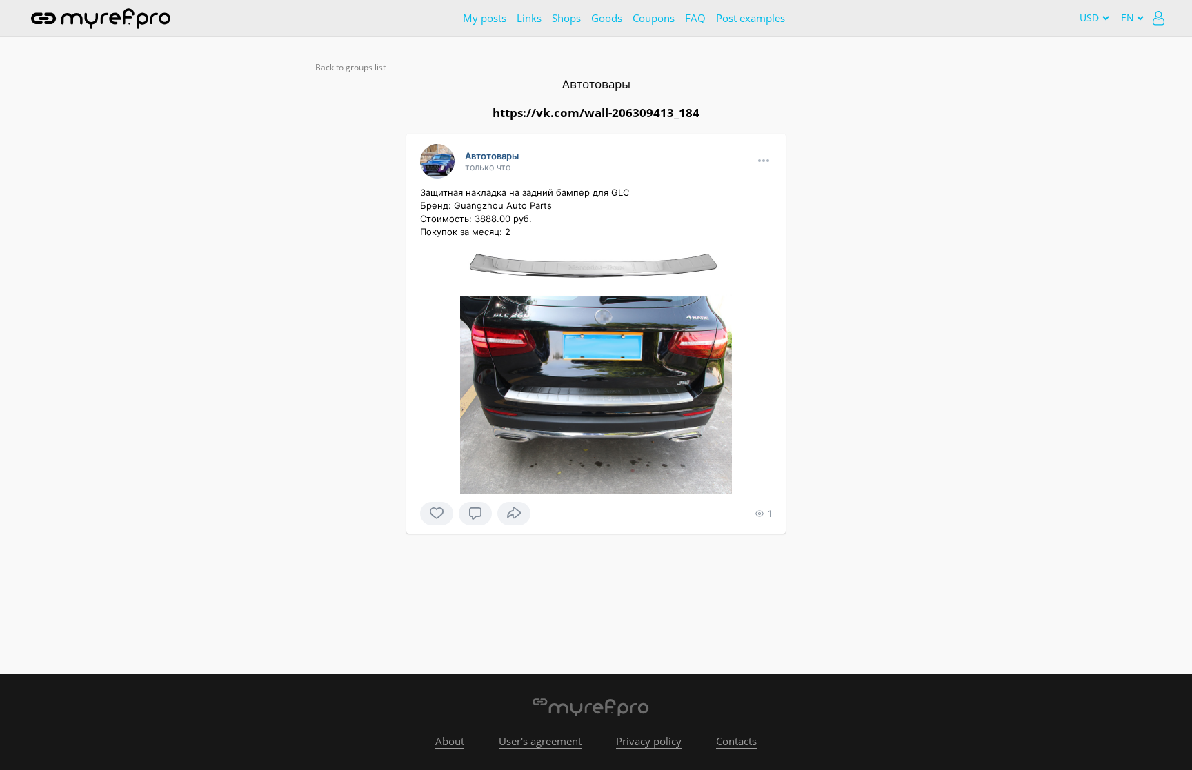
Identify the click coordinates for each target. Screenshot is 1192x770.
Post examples (750, 18)
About (449, 741)
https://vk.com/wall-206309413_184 (596, 113)
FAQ (695, 18)
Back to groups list (350, 67)
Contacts (736, 741)
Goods (606, 18)
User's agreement (540, 741)
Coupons (654, 18)
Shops (566, 18)
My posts (484, 18)
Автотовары (596, 84)
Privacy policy (649, 741)
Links (529, 18)
